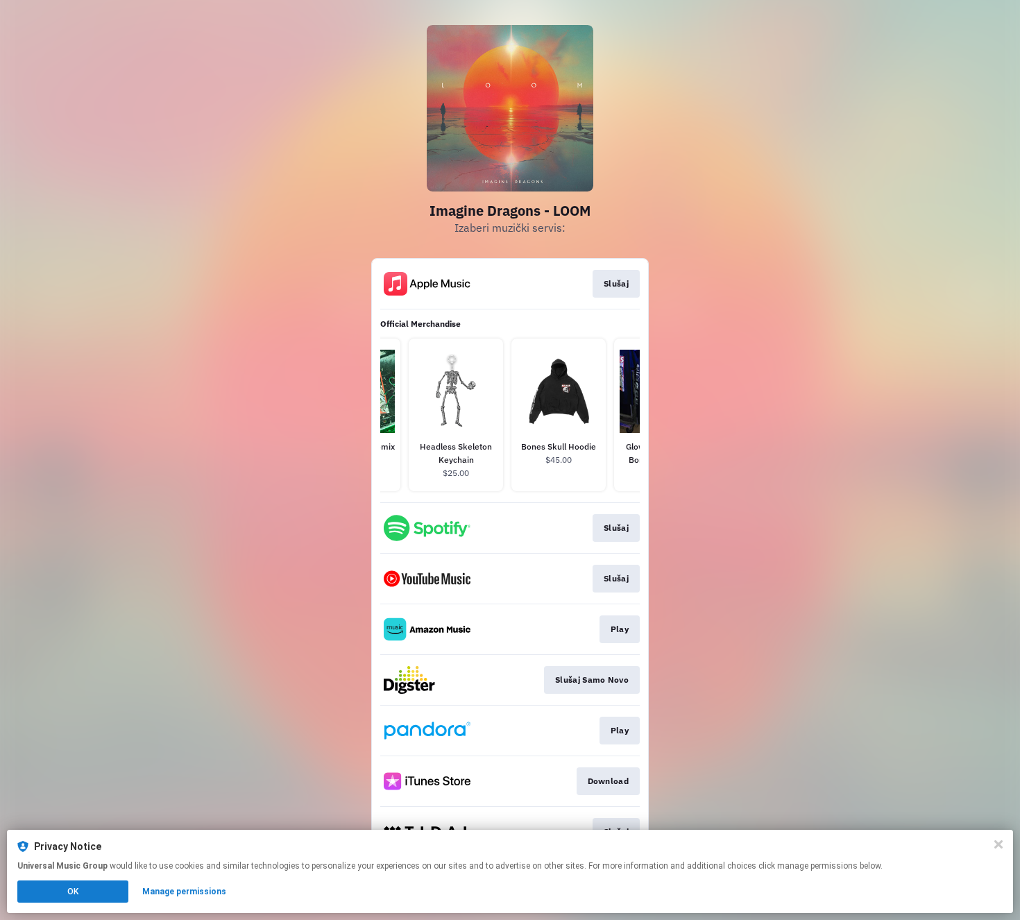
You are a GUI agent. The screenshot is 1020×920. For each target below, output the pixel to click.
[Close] (998, 844)
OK (72, 891)
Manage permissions (184, 891)
